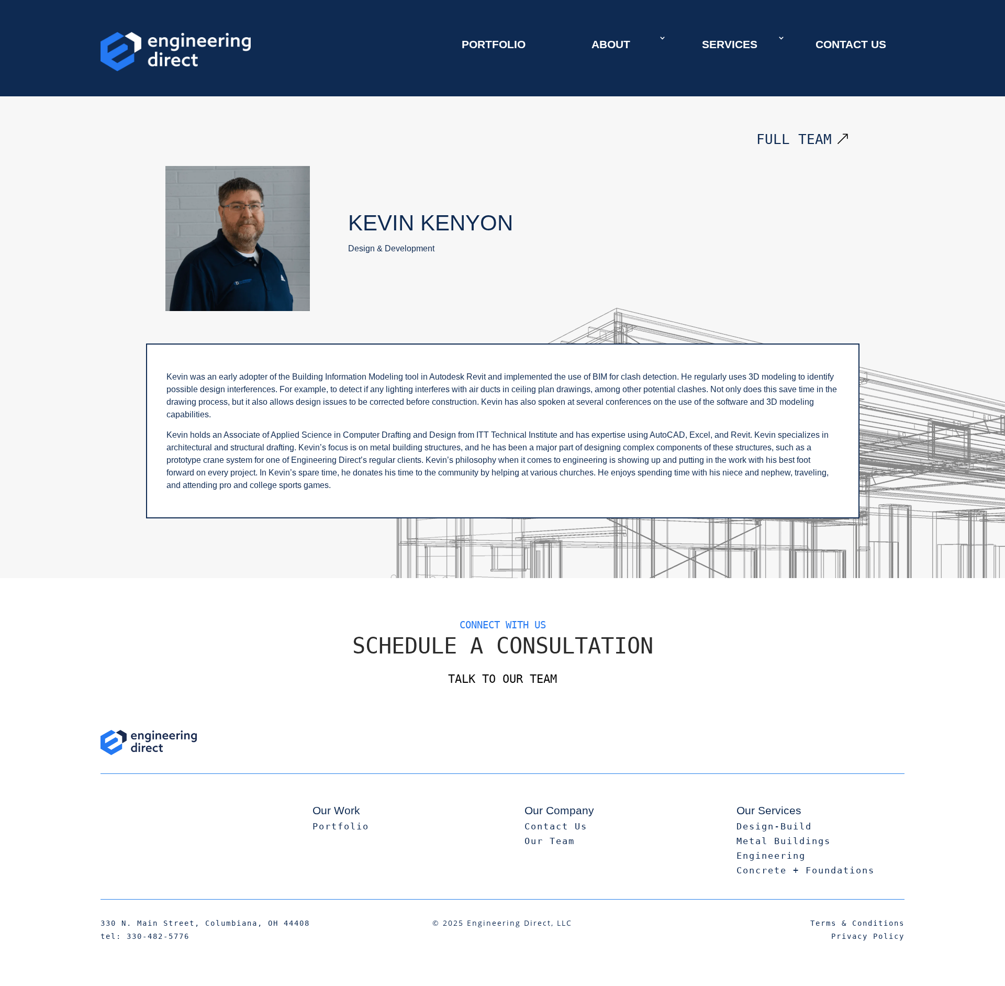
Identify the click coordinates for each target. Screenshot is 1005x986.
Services (729, 44)
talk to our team (502, 678)
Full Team (794, 139)
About (610, 44)
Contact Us (851, 44)
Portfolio (494, 44)
